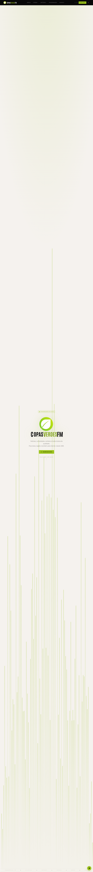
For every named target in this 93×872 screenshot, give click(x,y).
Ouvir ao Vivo (47, 452)
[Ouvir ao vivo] (89, 868)
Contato (61, 2)
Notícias (43, 2)
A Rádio (35, 2)
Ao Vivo (83, 2)
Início (29, 2)
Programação (53, 2)
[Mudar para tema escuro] (88, 2)
